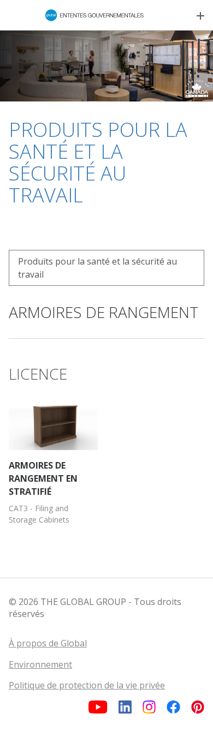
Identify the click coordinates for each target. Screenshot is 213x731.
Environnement (40, 664)
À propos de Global (48, 643)
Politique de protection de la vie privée (87, 685)
